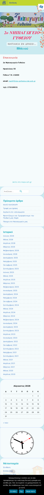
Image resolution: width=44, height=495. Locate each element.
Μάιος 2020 (8, 371)
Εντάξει (13, 491)
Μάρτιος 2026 (9, 247)
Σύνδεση (6, 467)
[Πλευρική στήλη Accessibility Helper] (41, 7)
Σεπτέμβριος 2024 (11, 305)
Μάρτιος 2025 (9, 283)
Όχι (21, 491)
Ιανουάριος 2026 (10, 254)
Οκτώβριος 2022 (10, 345)
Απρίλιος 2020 (9, 374)
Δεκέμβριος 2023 (10, 327)
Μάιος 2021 (8, 360)
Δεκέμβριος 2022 (10, 341)
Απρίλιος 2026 (9, 243)
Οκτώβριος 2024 (10, 301)
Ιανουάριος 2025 (10, 290)
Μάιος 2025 (8, 276)
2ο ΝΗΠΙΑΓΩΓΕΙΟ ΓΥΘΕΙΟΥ (22, 35)
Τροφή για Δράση (10, 208)
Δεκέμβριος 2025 (10, 258)
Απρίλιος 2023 (9, 334)
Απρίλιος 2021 (9, 363)
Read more (30, 491)
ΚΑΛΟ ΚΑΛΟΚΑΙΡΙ (10, 205)
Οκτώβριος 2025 (10, 265)
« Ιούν (5, 423)
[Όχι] (41, 485)
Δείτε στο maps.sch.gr (22, 182)
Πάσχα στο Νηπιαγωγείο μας (15, 222)
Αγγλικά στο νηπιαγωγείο (13, 212)
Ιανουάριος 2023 (10, 338)
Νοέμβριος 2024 (10, 298)
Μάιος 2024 (8, 309)
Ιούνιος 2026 (8, 236)
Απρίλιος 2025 (9, 280)
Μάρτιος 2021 (9, 367)
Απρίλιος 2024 (9, 312)
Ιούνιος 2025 (8, 272)
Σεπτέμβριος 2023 (11, 331)
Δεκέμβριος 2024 (10, 294)
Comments (9, 475)
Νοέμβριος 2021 (9, 352)
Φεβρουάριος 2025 (11, 287)
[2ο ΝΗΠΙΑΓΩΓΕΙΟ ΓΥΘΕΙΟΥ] (22, 27)
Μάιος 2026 (8, 240)
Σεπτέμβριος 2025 (11, 269)
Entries (8, 471)
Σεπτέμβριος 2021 (10, 356)
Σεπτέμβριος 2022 (11, 349)
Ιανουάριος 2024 (10, 323)
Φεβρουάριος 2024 (11, 320)
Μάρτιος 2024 (9, 316)
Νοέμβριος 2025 (10, 261)
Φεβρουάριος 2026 (11, 250)
